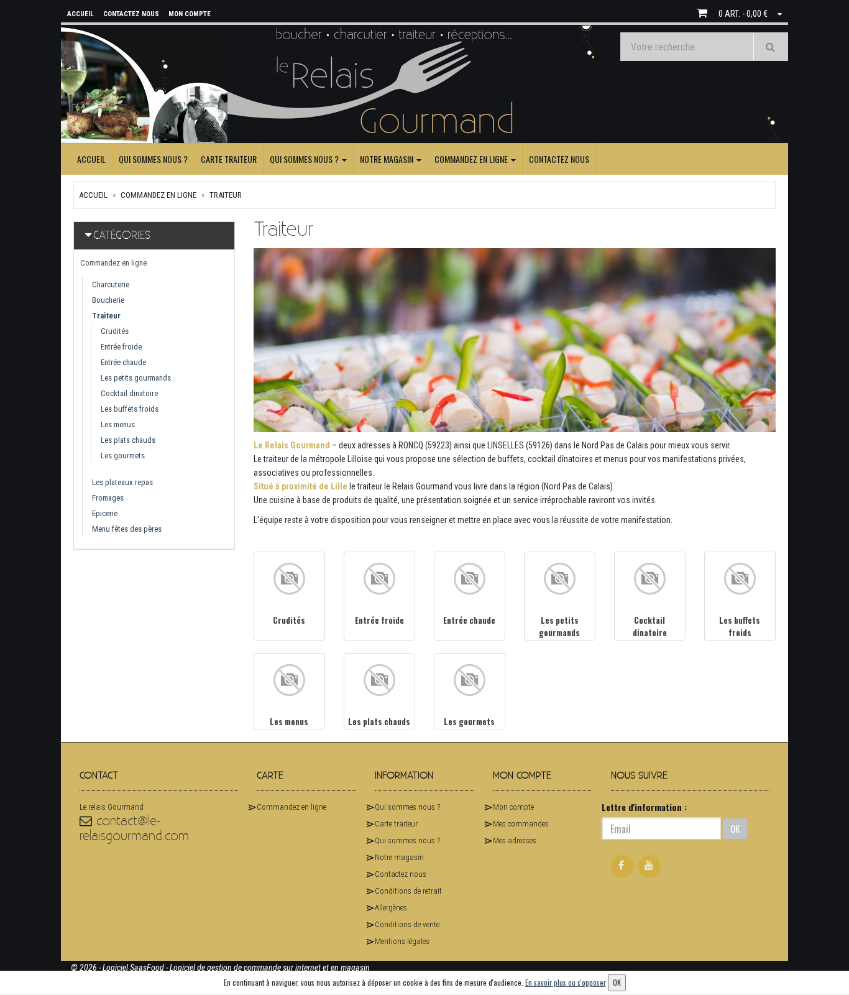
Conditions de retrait (408, 890)
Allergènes (391, 907)
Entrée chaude (123, 362)
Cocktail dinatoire (129, 393)
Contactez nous (559, 158)
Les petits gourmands (136, 377)
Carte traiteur (229, 158)
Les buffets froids (129, 409)
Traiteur (225, 195)
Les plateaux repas (122, 482)
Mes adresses (514, 840)
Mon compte (513, 807)
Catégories (121, 236)
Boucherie (108, 300)
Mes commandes (521, 823)
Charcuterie (110, 284)
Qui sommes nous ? (153, 158)
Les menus (118, 424)
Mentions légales (402, 941)
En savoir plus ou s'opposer (565, 982)
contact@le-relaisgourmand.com (134, 829)
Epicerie (104, 513)
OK (735, 828)
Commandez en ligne (472, 158)
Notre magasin (387, 158)
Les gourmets (123, 455)
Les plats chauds (128, 440)
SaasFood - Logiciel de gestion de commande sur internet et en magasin (250, 968)
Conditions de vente (407, 924)
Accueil (91, 158)
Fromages (108, 497)
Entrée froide (121, 346)
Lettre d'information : (644, 806)
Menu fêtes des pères (127, 529)
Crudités (115, 331)
